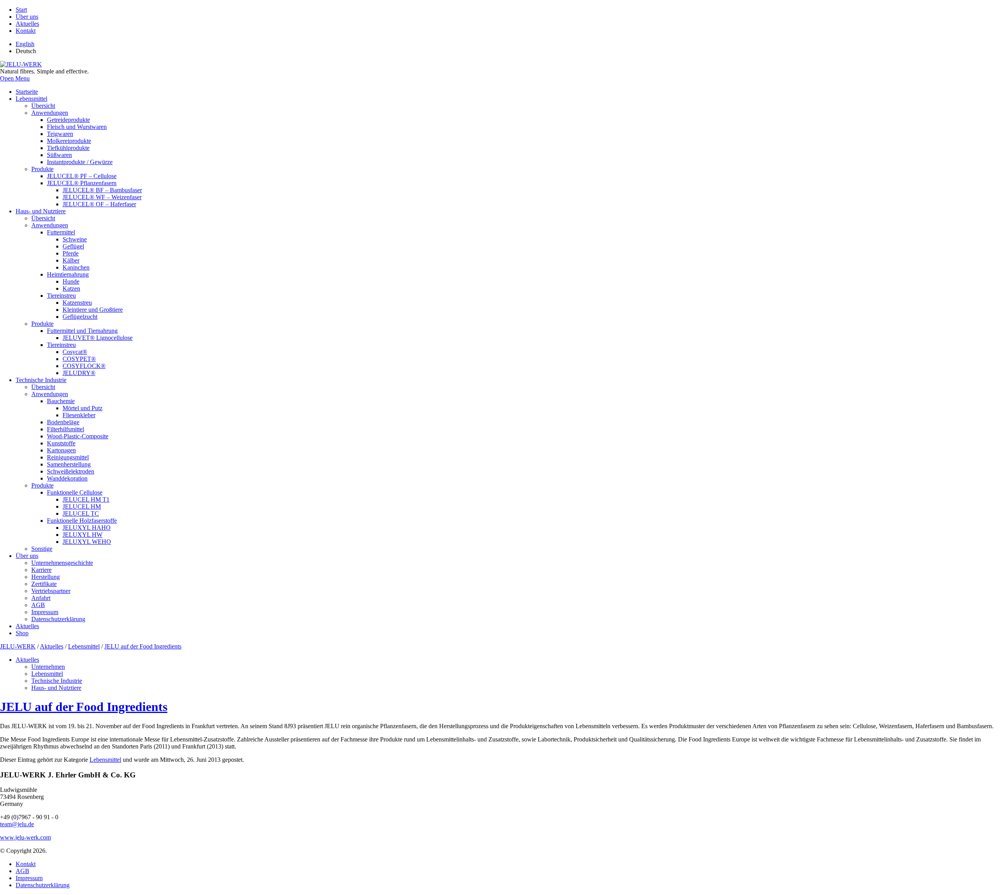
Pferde (71, 253)
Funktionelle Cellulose (74, 492)
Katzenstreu (77, 302)
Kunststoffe (61, 443)
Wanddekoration (67, 478)
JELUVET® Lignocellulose (98, 337)
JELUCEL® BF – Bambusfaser (102, 190)
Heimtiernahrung (68, 274)
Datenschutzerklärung (58, 619)
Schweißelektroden (70, 471)
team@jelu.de (17, 824)
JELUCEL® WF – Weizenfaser (102, 197)
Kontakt (26, 30)
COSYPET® (79, 358)
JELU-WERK (18, 646)
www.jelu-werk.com (25, 837)
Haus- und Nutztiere (41, 211)
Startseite (27, 91)
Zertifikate (44, 584)
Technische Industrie (41, 380)
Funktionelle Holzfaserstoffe (82, 520)
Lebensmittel (31, 98)
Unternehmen (48, 666)
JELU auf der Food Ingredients (142, 646)
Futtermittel (61, 232)
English (25, 44)
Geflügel (73, 246)
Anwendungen (49, 112)
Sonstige (41, 548)
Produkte (42, 169)
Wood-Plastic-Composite (77, 436)
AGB (38, 605)
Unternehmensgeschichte (62, 562)
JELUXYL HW (82, 534)
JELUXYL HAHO (87, 527)
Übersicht (43, 105)
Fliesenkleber (79, 415)
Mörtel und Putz (82, 408)
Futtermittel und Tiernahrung (82, 330)
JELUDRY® (79, 373)
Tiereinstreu (61, 295)
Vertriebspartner (50, 591)
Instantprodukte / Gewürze (80, 162)
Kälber (71, 260)
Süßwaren (59, 155)
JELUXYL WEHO (87, 541)
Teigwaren (60, 133)
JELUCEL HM (82, 506)
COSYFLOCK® (84, 366)
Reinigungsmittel (68, 457)
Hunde (71, 281)
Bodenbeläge (63, 422)
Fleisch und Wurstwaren (77, 126)
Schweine (75, 239)
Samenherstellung (69, 464)
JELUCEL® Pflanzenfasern (82, 183)
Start (21, 9)
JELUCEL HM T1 (86, 499)
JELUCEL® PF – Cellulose (82, 176)
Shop (22, 633)
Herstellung (45, 576)
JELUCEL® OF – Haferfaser (99, 204)
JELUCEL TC (81, 513)
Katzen (71, 288)
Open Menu (15, 78)
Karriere (41, 569)
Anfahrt (40, 598)
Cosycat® (75, 351)
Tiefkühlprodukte (68, 148)
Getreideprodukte (68, 119)
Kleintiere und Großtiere (93, 309)
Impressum (44, 612)
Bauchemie (61, 401)
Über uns (27, 16)
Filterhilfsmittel (65, 429)
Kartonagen (61, 450)
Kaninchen (76, 267)
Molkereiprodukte (69, 141)
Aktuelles (27, 23)
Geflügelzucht (80, 316)
